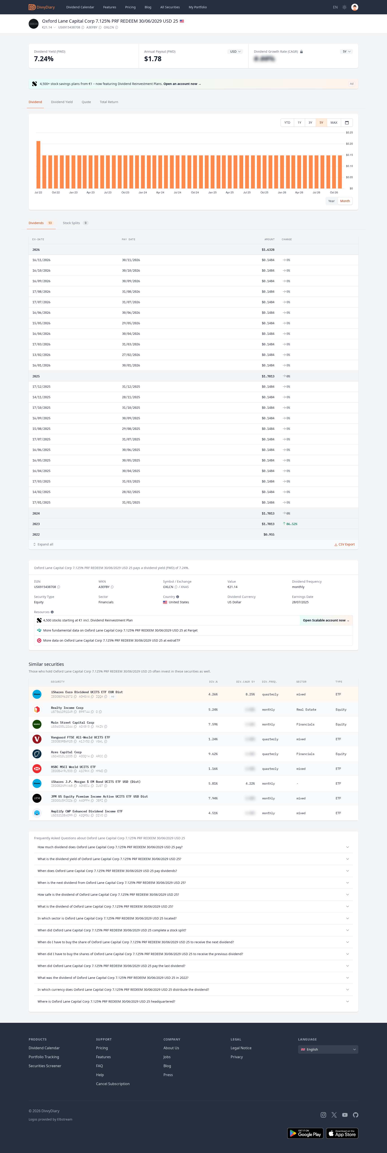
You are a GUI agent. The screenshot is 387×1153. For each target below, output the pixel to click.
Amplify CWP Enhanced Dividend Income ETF (87, 811)
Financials (305, 724)
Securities (170, 7)
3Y (310, 122)
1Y (299, 122)
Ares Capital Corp (66, 751)
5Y (321, 122)
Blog (167, 1065)
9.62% (213, 754)
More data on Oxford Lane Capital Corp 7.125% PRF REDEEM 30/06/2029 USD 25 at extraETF (111, 640)
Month (345, 201)
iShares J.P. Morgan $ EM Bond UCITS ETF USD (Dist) (96, 781)
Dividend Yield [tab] (62, 102)
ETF (338, 694)
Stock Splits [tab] (74, 223)
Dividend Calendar (80, 7)
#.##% (264, 58)
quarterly (270, 694)
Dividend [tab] (35, 102)
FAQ (99, 1065)
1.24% (213, 739)
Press (168, 1074)
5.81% (213, 783)
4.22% (250, 783)
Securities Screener (45, 1065)
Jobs (167, 1056)
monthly (268, 709)
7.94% (213, 798)
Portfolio (198, 7)
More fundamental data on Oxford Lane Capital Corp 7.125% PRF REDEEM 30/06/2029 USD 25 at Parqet (120, 630)
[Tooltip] (177, 597)
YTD (287, 122)
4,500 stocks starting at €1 (88, 620)
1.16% (213, 769)
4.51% (213, 813)
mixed (301, 694)
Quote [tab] (86, 102)
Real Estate (306, 709)
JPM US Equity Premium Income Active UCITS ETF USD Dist (99, 796)
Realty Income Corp (67, 707)
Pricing (130, 7)
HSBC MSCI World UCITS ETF (73, 766)
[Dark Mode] (344, 7)
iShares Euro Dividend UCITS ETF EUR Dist (87, 691)
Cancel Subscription (113, 1083)
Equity (341, 709)
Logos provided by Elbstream (50, 1119)
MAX (334, 122)
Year (331, 201)
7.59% (213, 724)
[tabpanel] (193, 162)
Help (100, 1074)
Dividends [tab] (40, 223)
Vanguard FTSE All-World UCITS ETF (80, 737)
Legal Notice (241, 1047)
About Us (171, 1047)
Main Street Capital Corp (72, 722)
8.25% (250, 694)
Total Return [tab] (109, 102)
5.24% (213, 709)
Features (109, 7)
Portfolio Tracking (44, 1056)
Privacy (237, 1056)
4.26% (213, 694)
